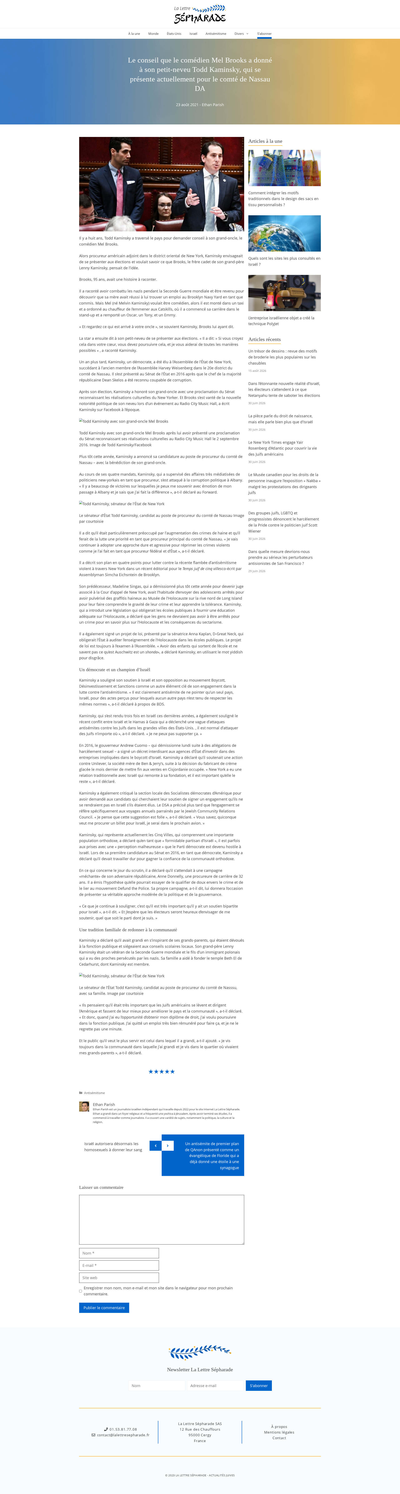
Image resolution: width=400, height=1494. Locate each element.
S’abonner (264, 33)
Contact (279, 1437)
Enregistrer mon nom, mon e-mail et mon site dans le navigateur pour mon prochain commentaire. (158, 1290)
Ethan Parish (213, 104)
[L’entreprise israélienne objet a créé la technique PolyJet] (284, 308)
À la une (134, 33)
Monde (153, 33)
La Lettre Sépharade (191, 1475)
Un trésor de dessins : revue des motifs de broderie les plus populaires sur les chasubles (282, 357)
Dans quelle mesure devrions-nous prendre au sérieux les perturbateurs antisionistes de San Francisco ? (280, 557)
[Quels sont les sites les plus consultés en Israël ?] (284, 248)
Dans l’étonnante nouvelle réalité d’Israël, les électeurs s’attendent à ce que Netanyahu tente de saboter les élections (284, 389)
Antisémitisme (216, 33)
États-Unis (174, 33)
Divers (239, 33)
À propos (279, 1426)
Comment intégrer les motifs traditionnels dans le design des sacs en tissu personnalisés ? (283, 198)
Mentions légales (279, 1432)
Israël (193, 33)
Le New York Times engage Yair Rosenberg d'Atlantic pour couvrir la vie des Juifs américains (282, 448)
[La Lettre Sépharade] (200, 13)
